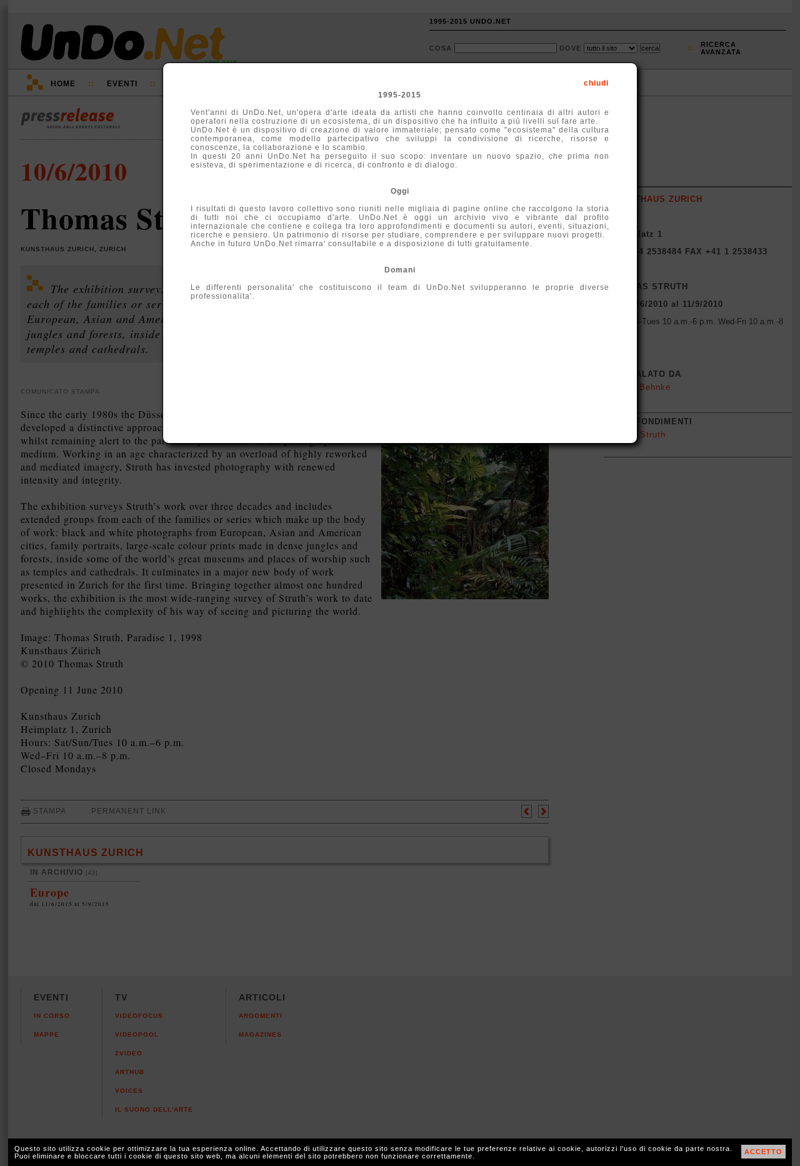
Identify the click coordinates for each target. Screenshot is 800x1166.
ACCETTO (763, 1151)
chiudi (596, 83)
